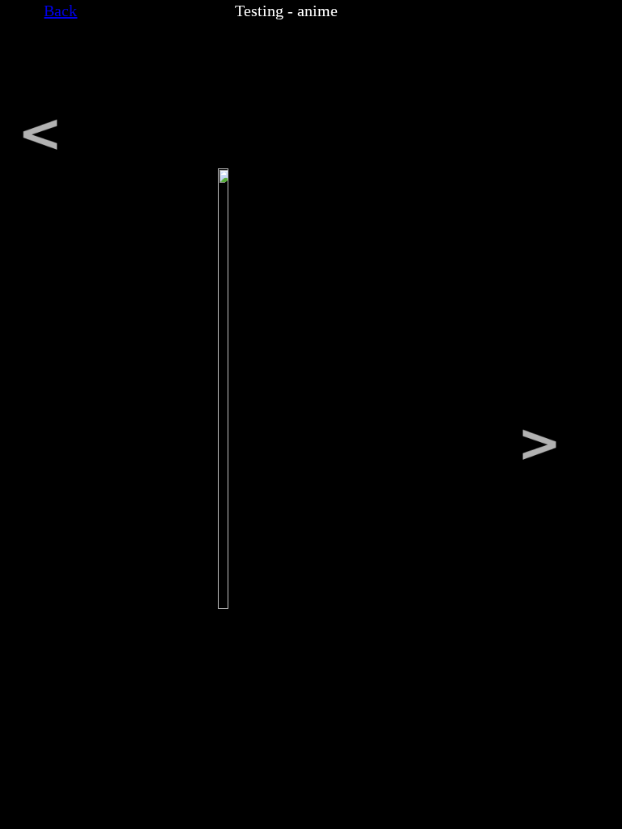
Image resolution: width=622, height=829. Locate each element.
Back (60, 10)
